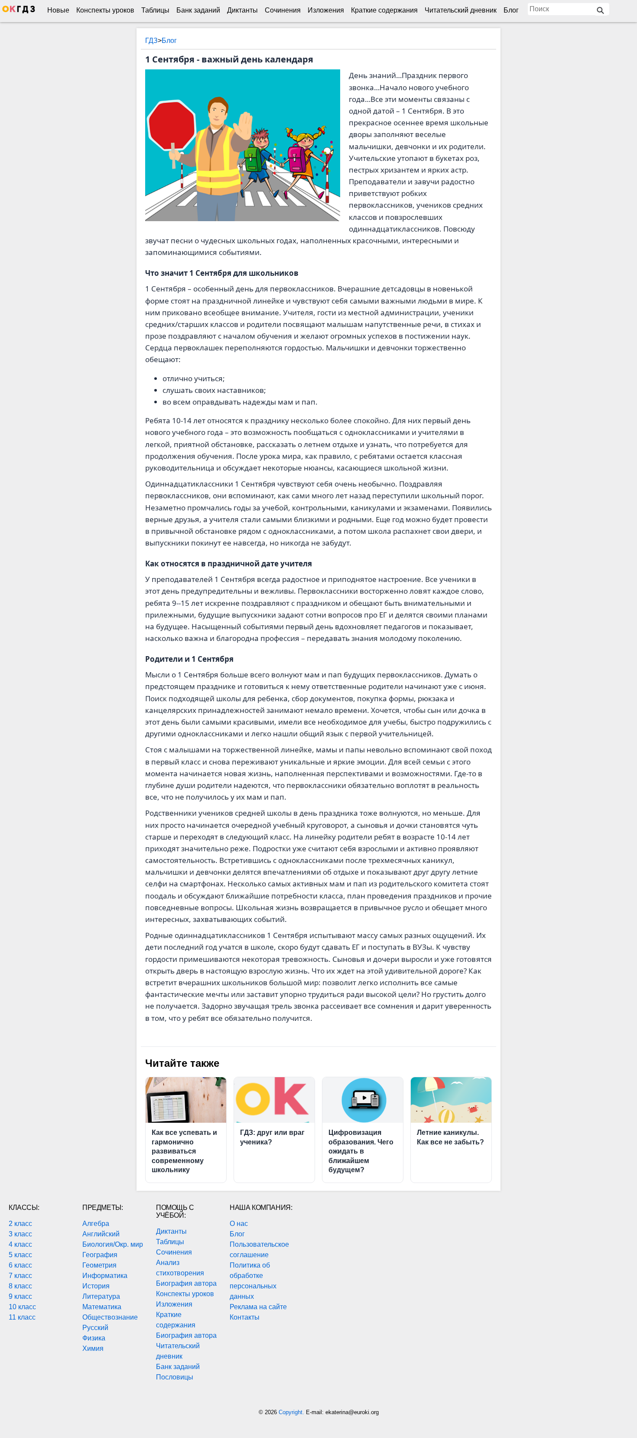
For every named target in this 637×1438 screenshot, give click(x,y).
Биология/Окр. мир (112, 1244)
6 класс (20, 1265)
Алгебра (95, 1223)
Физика (93, 1338)
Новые (58, 10)
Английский (101, 1234)
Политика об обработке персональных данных (253, 1281)
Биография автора (186, 1283)
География (99, 1254)
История (96, 1286)
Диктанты (242, 10)
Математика (101, 1307)
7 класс (20, 1275)
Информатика (104, 1275)
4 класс (20, 1244)
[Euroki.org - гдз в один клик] (18, 11)
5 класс (20, 1254)
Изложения (326, 10)
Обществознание (110, 1317)
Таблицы (155, 10)
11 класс (22, 1317)
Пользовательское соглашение (259, 1249)
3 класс (20, 1234)
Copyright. (292, 1412)
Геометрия (99, 1265)
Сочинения (283, 10)
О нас (239, 1223)
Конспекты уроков (105, 10)
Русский (95, 1327)
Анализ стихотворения (180, 1268)
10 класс (22, 1307)
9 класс (20, 1296)
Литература (101, 1296)
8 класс (20, 1286)
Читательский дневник (461, 10)
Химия (93, 1348)
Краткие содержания (384, 10)
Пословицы (174, 1377)
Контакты (245, 1317)
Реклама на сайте (258, 1307)
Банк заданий (198, 10)
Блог (511, 10)
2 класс (20, 1223)
